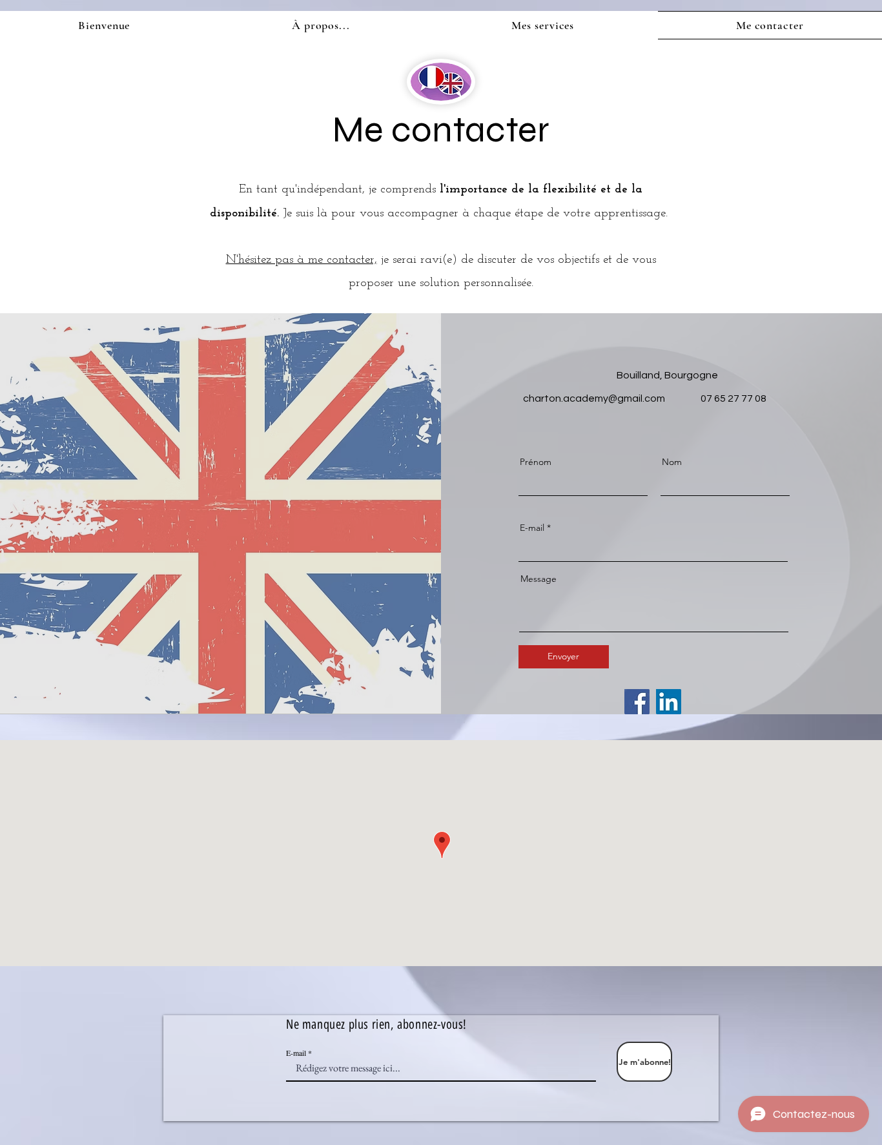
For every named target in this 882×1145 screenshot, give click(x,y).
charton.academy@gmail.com (594, 398)
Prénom (535, 461)
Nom (672, 461)
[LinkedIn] (668, 701)
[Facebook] (637, 701)
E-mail (532, 527)
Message (538, 578)
